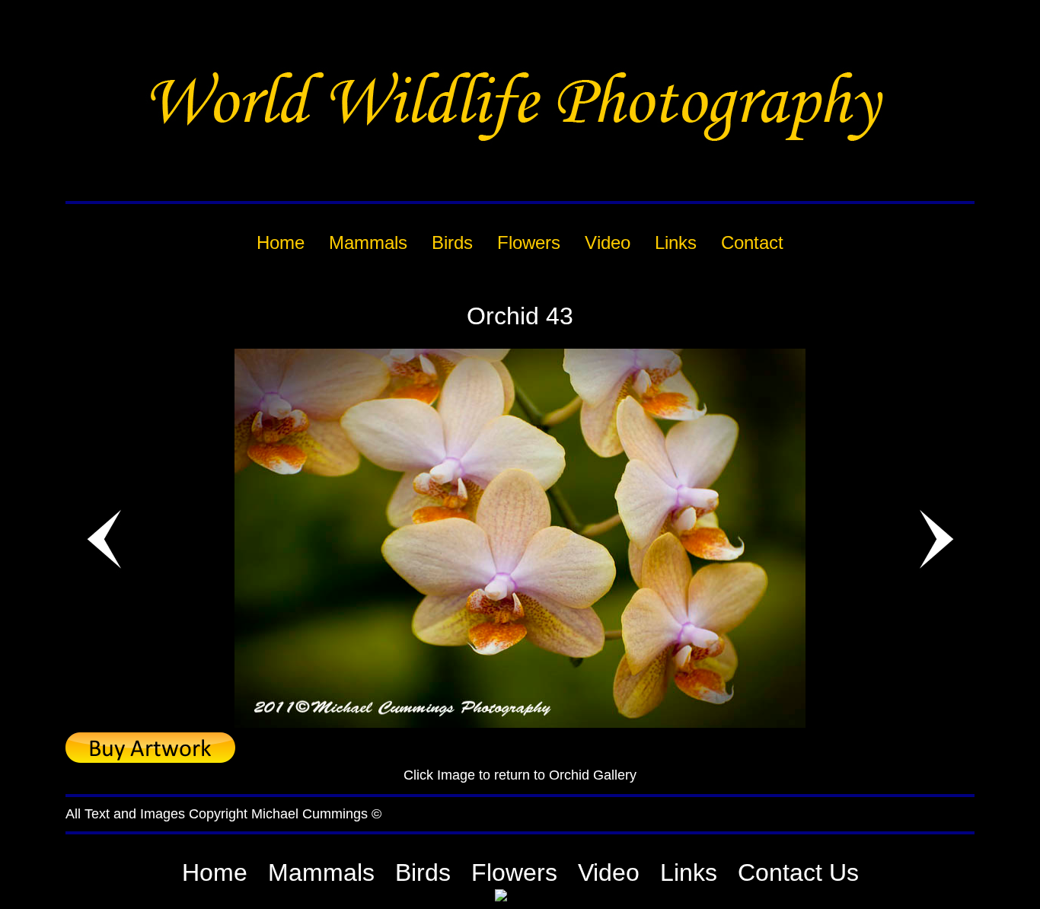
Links (688, 872)
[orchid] (520, 723)
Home (214, 872)
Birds (423, 872)
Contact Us (798, 872)
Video (609, 872)
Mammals (321, 872)
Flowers (514, 872)
